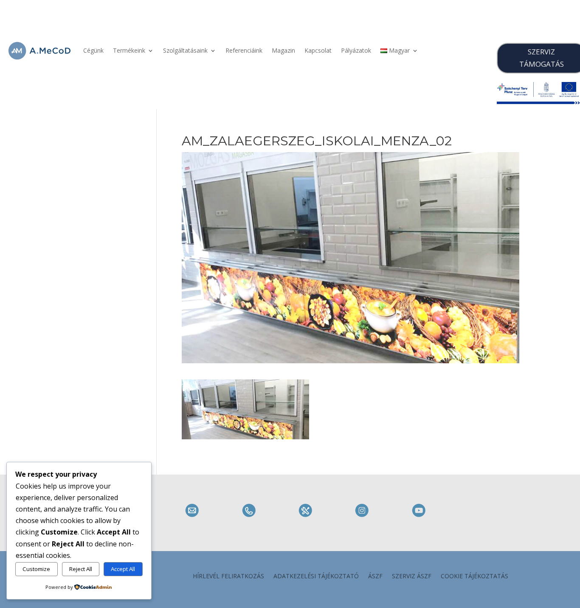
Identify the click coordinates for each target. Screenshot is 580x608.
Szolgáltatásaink (185, 50)
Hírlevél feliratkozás (228, 576)
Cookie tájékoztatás (474, 576)
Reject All (80, 569)
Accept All (123, 569)
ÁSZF (375, 576)
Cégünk (93, 50)
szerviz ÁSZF (411, 576)
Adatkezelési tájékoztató (316, 576)
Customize (36, 569)
